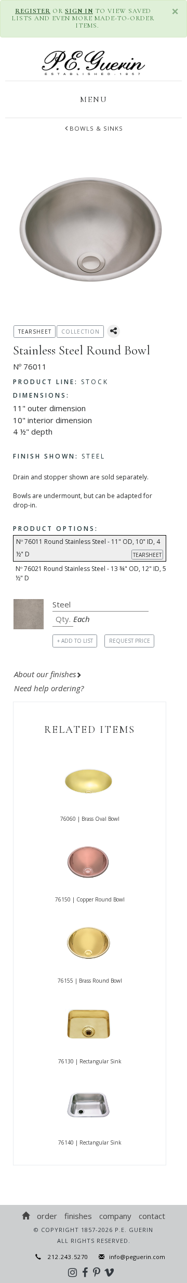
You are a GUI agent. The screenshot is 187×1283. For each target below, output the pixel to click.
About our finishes (45, 674)
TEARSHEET (147, 554)
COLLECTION (80, 331)
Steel (59, 456)
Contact (152, 1216)
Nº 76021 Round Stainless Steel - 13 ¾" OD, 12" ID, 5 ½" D (91, 573)
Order (47, 1216)
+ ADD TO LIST (75, 640)
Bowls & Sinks (96, 128)
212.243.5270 (65, 1257)
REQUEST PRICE (129, 640)
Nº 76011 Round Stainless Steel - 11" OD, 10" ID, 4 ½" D (89, 547)
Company (115, 1216)
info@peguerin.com (137, 1257)
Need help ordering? (50, 688)
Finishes (78, 1216)
